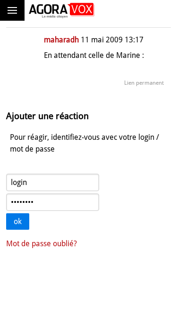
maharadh (61, 39)
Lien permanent (144, 83)
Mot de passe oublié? (41, 243)
